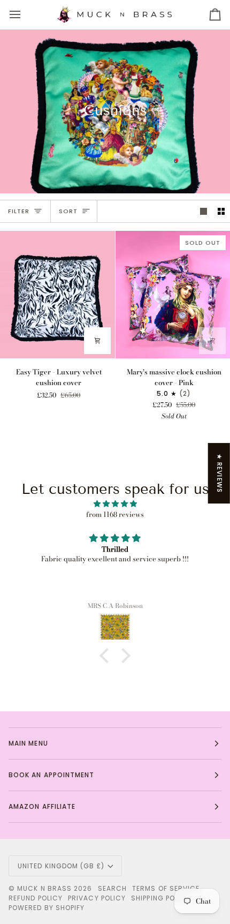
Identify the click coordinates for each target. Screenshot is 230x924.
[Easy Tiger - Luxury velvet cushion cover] (57, 294)
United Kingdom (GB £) (61, 865)
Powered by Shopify (47, 907)
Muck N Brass (44, 888)
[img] (115, 504)
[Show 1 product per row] (203, 211)
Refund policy (36, 898)
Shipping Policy (160, 898)
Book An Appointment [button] (52, 774)
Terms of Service (166, 888)
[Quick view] (97, 340)
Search (112, 888)
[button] (106, 655)
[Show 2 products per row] (221, 211)
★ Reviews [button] (219, 473)
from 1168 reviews (115, 514)
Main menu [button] (28, 743)
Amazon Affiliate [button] (42, 806)
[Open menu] (25, 14)
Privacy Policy (97, 898)
